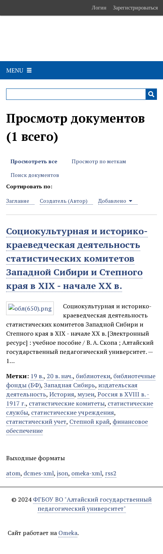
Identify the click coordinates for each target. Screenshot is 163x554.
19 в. (37, 376)
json (62, 473)
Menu (14, 70)
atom (13, 473)
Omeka (67, 533)
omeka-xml (86, 473)
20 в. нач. (60, 376)
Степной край (89, 421)
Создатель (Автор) (64, 200)
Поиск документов (35, 174)
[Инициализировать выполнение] (151, 94)
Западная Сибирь (69, 385)
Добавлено (112, 200)
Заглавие (17, 200)
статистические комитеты (67, 403)
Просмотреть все (34, 161)
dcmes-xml (39, 473)
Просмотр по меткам (99, 161)
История (61, 394)
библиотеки (93, 376)
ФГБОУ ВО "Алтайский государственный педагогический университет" (92, 504)
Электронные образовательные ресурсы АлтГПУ (79, 38)
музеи (85, 394)
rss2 (110, 473)
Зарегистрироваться (135, 8)
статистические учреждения (72, 412)
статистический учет (36, 421)
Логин (99, 8)
